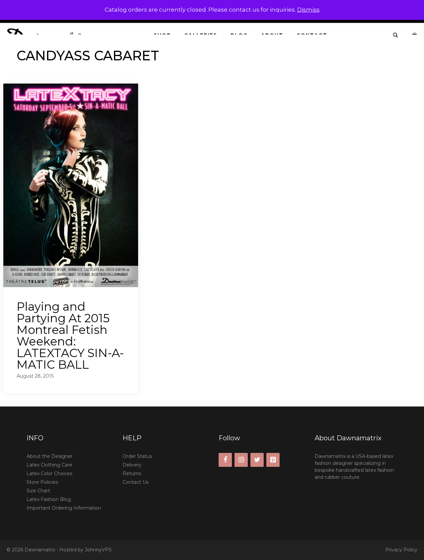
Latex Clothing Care (49, 465)
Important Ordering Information (63, 508)
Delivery (132, 465)
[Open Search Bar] (395, 35)
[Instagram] (241, 460)
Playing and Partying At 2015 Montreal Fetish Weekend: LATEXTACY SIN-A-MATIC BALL (70, 335)
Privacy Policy (401, 550)
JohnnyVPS (98, 550)
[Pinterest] (273, 460)
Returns (132, 473)
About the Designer (49, 456)
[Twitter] (257, 460)
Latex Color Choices (49, 473)
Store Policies (42, 482)
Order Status (137, 456)
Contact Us (135, 482)
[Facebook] (225, 460)
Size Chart (38, 491)
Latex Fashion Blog (48, 499)
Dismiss (308, 9)
